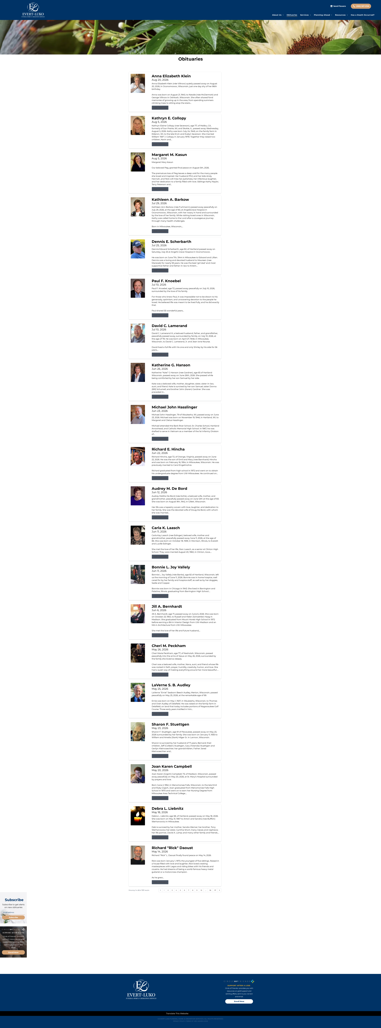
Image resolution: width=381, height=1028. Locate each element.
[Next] (219, 890)
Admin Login (203, 1021)
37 (215, 890)
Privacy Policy (179, 1021)
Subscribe (13, 917)
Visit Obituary (160, 107)
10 (201, 890)
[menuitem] (278, 15)
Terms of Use (191, 1021)
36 (210, 890)
